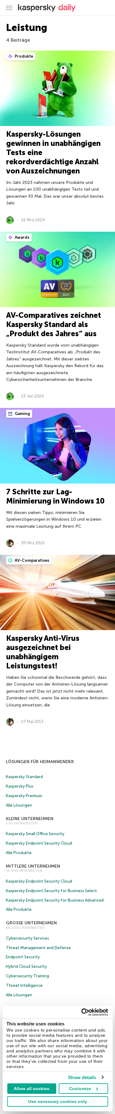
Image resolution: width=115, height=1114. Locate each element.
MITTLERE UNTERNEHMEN (33, 866)
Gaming (22, 413)
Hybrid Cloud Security (26, 966)
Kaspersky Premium (24, 795)
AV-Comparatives (31, 560)
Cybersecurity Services (27, 938)
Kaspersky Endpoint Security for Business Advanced (55, 900)
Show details (82, 1077)
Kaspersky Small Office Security (35, 833)
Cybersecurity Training (27, 976)
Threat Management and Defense (38, 947)
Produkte (23, 56)
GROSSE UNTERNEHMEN (31, 923)
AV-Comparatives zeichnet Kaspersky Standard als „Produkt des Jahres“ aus (53, 324)
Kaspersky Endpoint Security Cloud (39, 843)
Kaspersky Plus (19, 786)
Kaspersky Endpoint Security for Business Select (51, 890)
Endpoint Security (23, 957)
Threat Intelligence (24, 985)
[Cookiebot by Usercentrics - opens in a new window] (82, 1012)
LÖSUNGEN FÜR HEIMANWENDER (40, 761)
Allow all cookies (31, 1088)
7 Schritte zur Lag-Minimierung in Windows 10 (55, 496)
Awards (21, 237)
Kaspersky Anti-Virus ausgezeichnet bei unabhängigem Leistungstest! (42, 652)
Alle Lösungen (19, 805)
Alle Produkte (19, 852)
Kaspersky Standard (24, 776)
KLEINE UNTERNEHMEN (29, 818)
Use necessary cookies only (57, 1101)
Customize (80, 1088)
